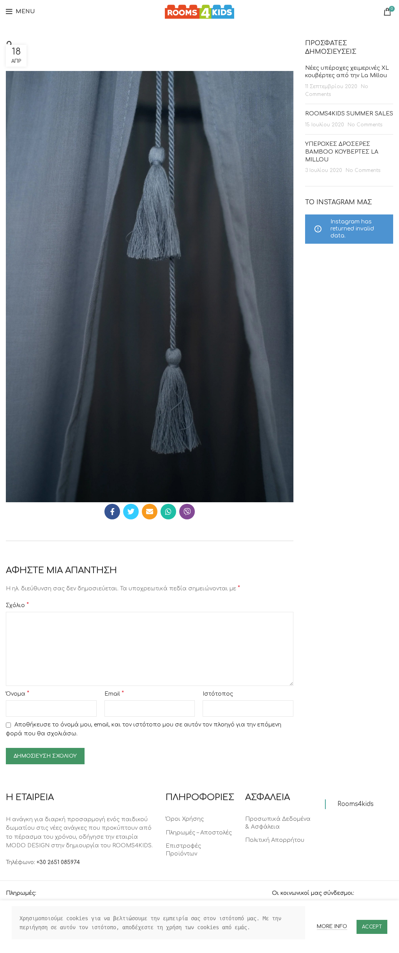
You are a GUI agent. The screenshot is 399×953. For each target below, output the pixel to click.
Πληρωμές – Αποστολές (199, 833)
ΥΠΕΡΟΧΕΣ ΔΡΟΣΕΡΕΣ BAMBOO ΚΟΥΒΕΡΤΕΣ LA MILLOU (341, 151)
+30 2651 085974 (58, 862)
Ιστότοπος (218, 694)
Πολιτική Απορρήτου (274, 840)
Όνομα (17, 693)
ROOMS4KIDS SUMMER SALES (349, 114)
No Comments (365, 125)
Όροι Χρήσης (185, 819)
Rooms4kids (355, 804)
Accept (372, 927)
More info (332, 926)
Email (114, 693)
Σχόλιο (17, 605)
